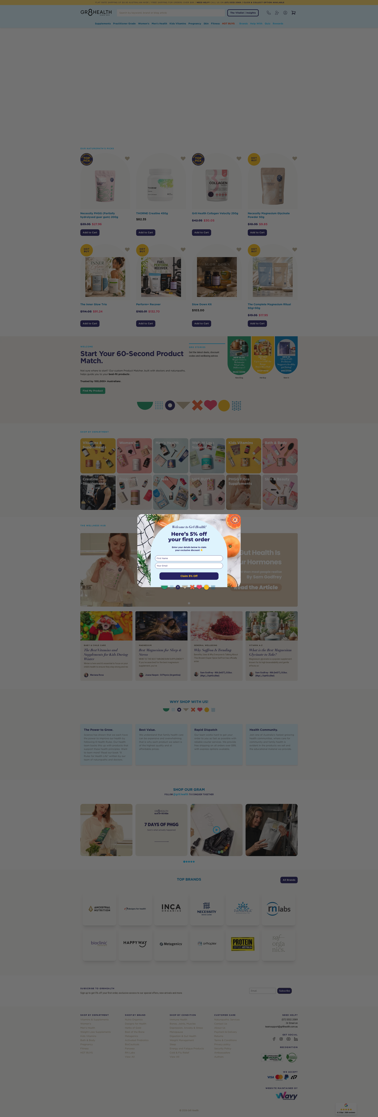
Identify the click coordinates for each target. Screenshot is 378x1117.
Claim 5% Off (189, 576)
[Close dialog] (235, 519)
